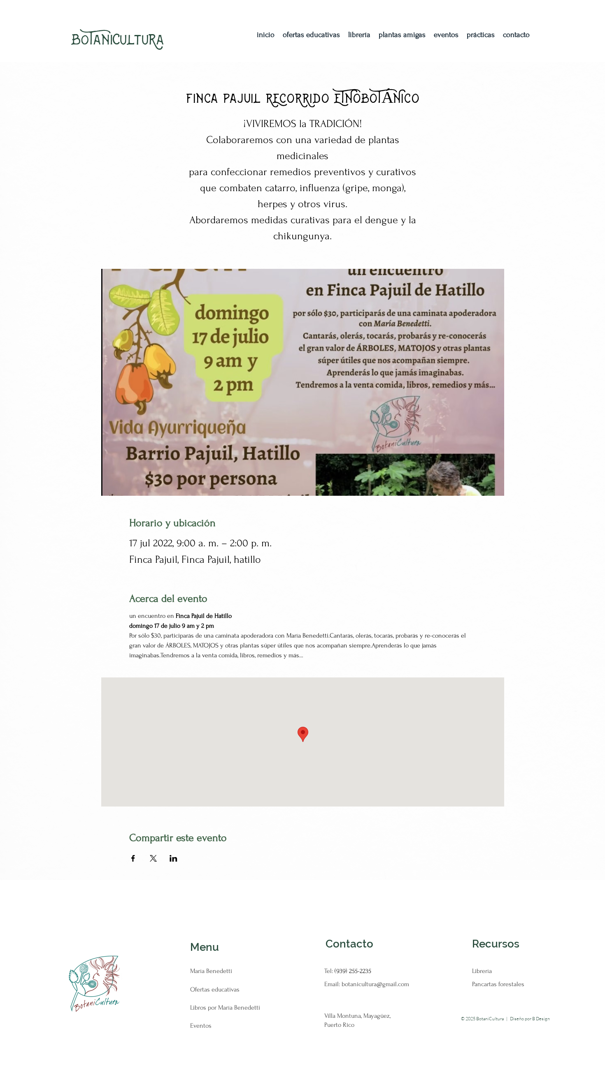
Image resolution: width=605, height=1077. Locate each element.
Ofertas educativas (215, 989)
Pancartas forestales (498, 984)
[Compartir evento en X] (153, 858)
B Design (541, 1019)
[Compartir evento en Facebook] (133, 858)
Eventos (201, 1025)
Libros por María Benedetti (225, 1007)
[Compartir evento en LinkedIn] (173, 858)
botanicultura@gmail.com (375, 984)
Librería (482, 971)
